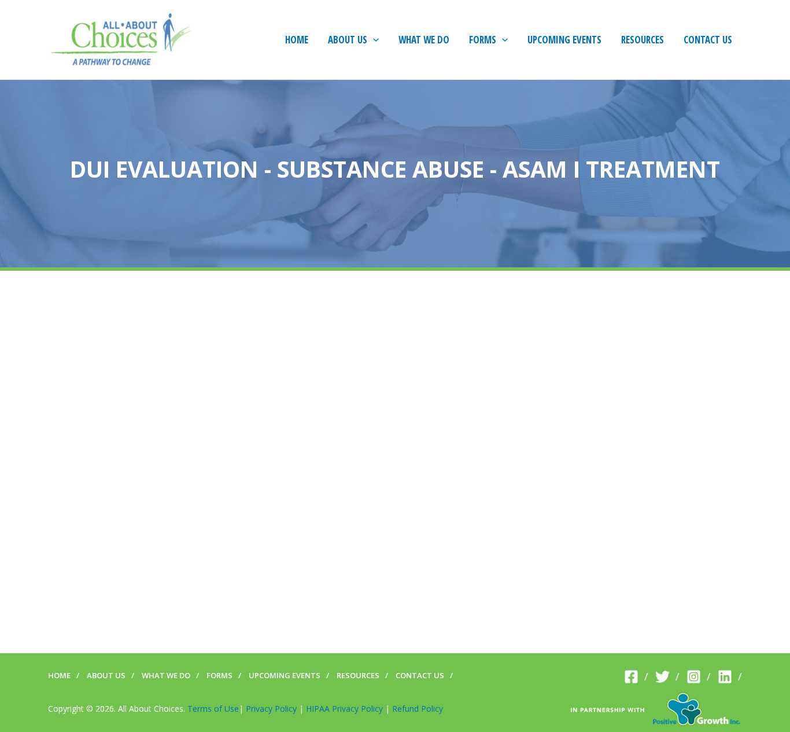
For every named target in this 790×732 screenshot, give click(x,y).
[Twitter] (667, 677)
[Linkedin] (730, 677)
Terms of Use (213, 708)
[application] (373, 40)
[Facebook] (636, 677)
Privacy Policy (271, 708)
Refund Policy (417, 708)
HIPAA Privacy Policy (344, 708)
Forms (219, 675)
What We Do (166, 675)
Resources (358, 675)
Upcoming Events (284, 675)
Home (59, 675)
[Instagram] (698, 677)
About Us (106, 675)
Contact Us (420, 675)
